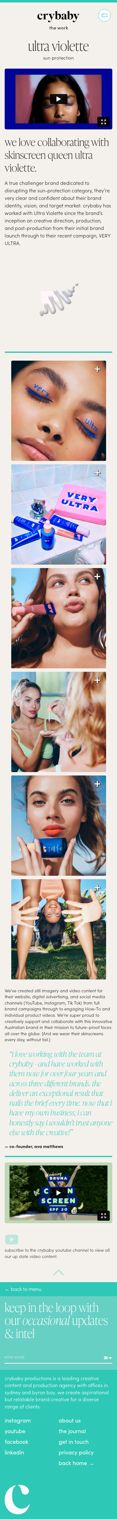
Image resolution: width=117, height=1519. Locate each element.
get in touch (74, 1441)
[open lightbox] (58, 398)
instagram (18, 1420)
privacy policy (76, 1452)
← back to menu (23, 1289)
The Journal (72, 1431)
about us (70, 1420)
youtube (15, 1431)
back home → (76, 1463)
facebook (16, 1441)
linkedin (14, 1452)
